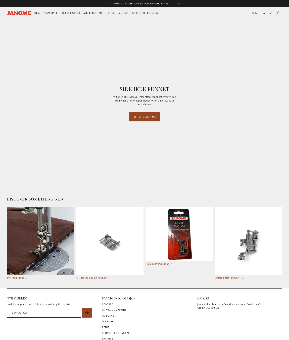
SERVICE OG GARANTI (114, 309)
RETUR (105, 327)
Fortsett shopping (144, 116)
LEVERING (107, 321)
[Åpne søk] (264, 13)
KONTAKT (107, 304)
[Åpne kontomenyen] (271, 13)
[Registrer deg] (87, 312)
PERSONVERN (109, 315)
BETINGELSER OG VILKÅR (116, 332)
